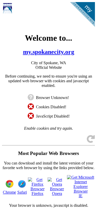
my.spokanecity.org (48, 51)
